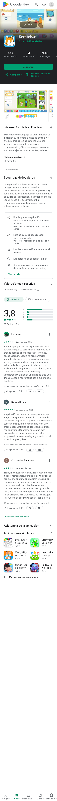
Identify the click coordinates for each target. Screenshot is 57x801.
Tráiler (28, 25)
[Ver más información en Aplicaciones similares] (51, 533)
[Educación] (12, 169)
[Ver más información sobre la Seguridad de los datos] (15, 274)
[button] (34, 56)
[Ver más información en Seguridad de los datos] (51, 177)
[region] (28, 54)
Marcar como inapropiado (21, 576)
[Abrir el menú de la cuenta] (51, 4)
